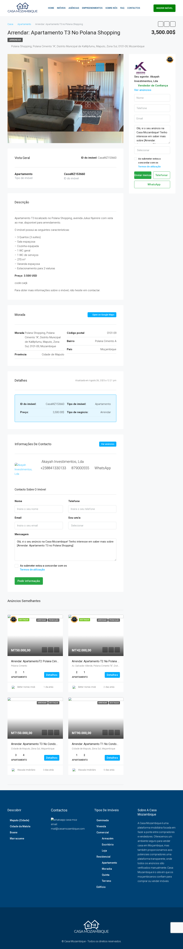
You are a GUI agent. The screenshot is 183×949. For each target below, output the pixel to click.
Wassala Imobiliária (26, 770)
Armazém (107, 838)
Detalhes (51, 675)
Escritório (108, 844)
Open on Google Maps (103, 314)
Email (18, 517)
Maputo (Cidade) (19, 820)
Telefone (74, 501)
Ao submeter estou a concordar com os (43, 567)
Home (51, 8)
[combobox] (92, 525)
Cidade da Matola (20, 826)
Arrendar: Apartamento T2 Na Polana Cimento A (101, 661)
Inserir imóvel (164, 8)
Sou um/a (74, 517)
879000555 (80, 468)
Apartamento (109, 862)
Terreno (106, 880)
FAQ (122, 8)
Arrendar (15, 40)
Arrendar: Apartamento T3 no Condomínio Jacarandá (43, 744)
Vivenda (101, 826)
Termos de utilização (32, 569)
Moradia (107, 868)
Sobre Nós (111, 8)
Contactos (133, 8)
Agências (73, 8)
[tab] (100, 67)
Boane (13, 832)
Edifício (101, 887)
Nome (18, 501)
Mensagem (22, 534)
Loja (104, 850)
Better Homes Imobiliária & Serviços (33, 687)
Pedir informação (29, 581)
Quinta (105, 874)
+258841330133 (53, 468)
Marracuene (17, 838)
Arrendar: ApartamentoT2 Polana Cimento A (38, 661)
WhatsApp (103, 468)
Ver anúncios (107, 444)
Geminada (103, 820)
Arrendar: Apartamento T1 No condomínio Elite (101, 744)
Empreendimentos (92, 8)
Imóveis (61, 8)
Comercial (103, 832)
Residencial (103, 856)
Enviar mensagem (142, 175)
